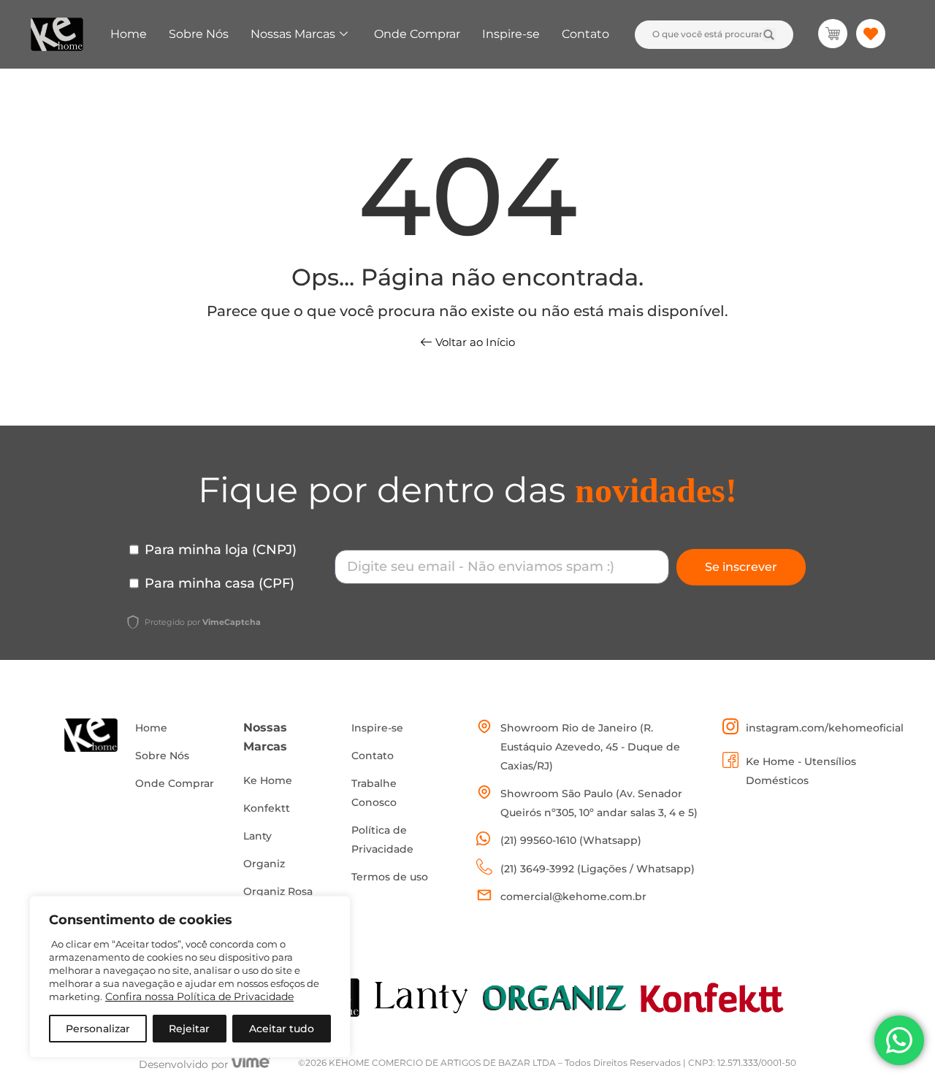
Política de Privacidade (382, 839)
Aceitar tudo (281, 1028)
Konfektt (266, 808)
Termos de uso (389, 876)
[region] (190, 977)
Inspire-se (511, 34)
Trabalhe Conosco (374, 793)
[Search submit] (769, 35)
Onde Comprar (417, 34)
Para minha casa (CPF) (219, 583)
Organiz (264, 863)
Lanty (257, 835)
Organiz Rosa (278, 891)
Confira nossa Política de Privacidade (199, 996)
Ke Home (267, 780)
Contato (585, 34)
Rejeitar (189, 1028)
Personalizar (98, 1028)
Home (128, 34)
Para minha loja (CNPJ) (221, 550)
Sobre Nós (199, 34)
